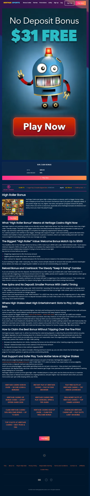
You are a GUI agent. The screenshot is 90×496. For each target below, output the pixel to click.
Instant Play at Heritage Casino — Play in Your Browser (44, 387)
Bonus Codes (27, 3)
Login (62, 3)
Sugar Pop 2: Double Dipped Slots (28, 188)
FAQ (5, 466)
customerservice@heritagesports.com (15, 362)
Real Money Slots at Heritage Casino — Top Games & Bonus (73, 399)
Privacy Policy (33, 466)
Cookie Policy (44, 469)
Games (35, 3)
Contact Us (73, 466)
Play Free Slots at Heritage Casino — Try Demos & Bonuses (73, 387)
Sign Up (69, 3)
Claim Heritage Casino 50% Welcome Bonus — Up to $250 (15, 412)
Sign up (56, 3)
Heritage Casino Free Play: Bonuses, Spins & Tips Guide (44, 399)
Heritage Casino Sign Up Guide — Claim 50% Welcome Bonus (44, 412)
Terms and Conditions (61, 466)
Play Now (81, 3)
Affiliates (82, 466)
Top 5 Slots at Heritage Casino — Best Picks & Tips (15, 424)
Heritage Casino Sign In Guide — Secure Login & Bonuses (15, 387)
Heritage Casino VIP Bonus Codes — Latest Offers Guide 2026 (15, 399)
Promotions (42, 3)
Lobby (50, 3)
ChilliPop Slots (70, 188)
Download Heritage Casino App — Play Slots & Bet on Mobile (73, 412)
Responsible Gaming (45, 466)
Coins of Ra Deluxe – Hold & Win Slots (41, 315)
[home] (11, 5)
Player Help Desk (21, 466)
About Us (11, 466)
